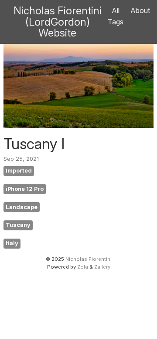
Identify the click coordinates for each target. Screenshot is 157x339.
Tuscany (18, 225)
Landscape (22, 207)
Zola (82, 267)
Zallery (102, 267)
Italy (12, 243)
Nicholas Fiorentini (88, 259)
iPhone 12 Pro (25, 189)
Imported (19, 170)
